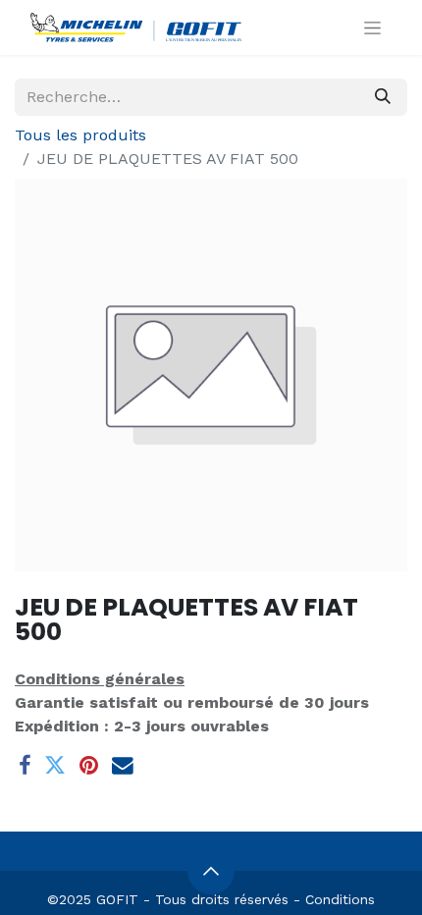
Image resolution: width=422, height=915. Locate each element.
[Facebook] (24, 766)
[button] (211, 870)
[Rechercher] (382, 97)
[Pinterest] (88, 766)
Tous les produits (80, 135)
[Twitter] (55, 766)
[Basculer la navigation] (372, 27)
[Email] (122, 766)
